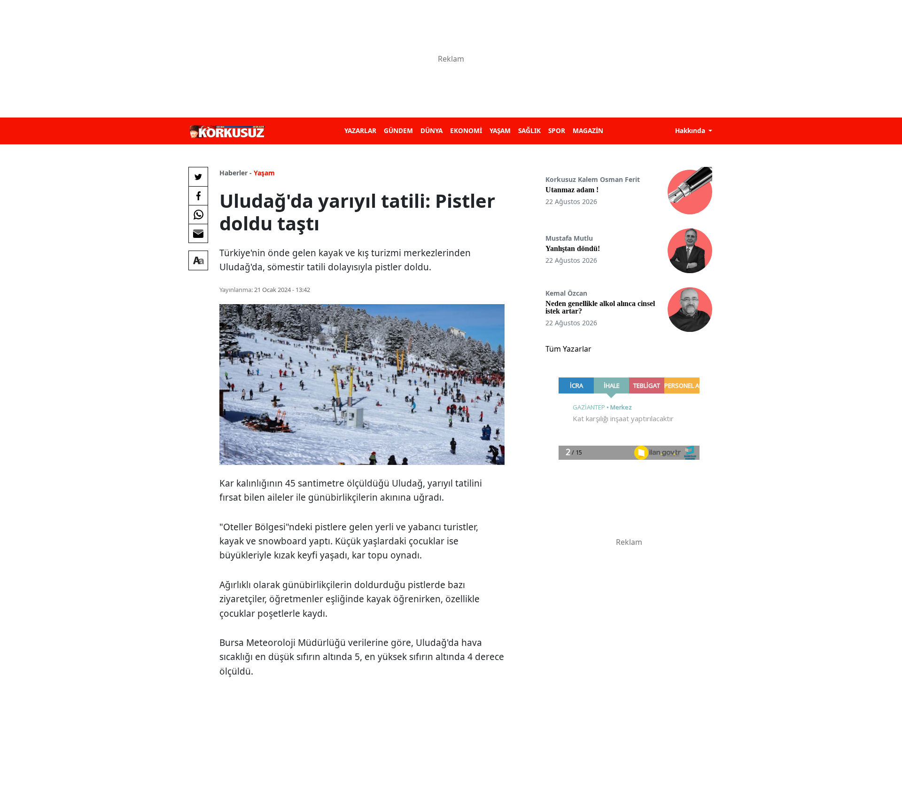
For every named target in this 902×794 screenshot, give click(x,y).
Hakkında (691, 130)
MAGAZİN (588, 130)
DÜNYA (431, 130)
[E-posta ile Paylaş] (198, 233)
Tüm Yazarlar (568, 349)
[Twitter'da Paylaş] (198, 176)
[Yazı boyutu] (198, 260)
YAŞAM (500, 130)
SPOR (556, 130)
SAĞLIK (529, 130)
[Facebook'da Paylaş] (198, 195)
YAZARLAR (360, 130)
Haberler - (235, 172)
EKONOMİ (466, 130)
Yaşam (264, 172)
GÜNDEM (398, 130)
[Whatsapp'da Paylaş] (198, 214)
